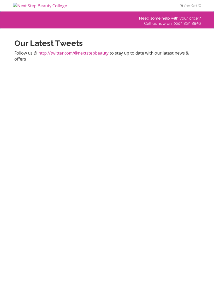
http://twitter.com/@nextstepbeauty (73, 53)
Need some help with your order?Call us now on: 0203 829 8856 (170, 21)
